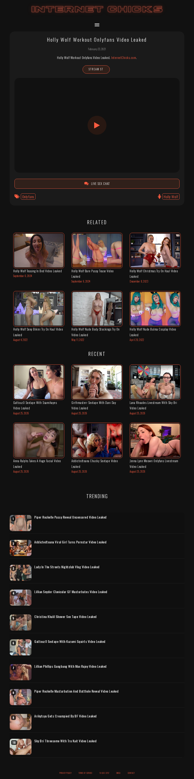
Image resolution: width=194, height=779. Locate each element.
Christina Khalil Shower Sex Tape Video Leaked (65, 616)
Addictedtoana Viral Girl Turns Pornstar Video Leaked (70, 542)
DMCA (118, 772)
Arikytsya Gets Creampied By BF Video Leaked (65, 716)
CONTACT (131, 772)
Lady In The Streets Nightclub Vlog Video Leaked (67, 567)
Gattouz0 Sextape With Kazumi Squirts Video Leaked (70, 641)
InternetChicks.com (123, 57)
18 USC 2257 (104, 772)
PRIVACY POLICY (65, 772)
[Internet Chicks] (97, 13)
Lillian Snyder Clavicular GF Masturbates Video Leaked (70, 592)
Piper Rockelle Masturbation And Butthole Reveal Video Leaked (76, 691)
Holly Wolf (171, 196)
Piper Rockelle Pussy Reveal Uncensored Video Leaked (70, 517)
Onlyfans (28, 196)
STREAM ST (96, 69)
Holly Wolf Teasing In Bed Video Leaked (37, 271)
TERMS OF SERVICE (85, 772)
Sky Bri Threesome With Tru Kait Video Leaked (65, 741)
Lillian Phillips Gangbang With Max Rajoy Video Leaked (70, 666)
